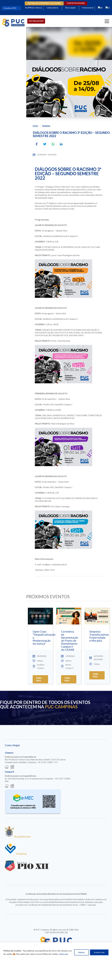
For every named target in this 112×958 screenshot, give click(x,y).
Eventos (46, 126)
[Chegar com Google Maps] (12, 767)
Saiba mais (39, 679)
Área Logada (70, 8)
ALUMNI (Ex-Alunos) (33, 8)
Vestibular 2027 (36, 21)
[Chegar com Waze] (7, 767)
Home (35, 126)
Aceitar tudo (99, 952)
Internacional (87, 8)
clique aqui (63, 954)
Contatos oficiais (76, 3)
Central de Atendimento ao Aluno (44, 3)
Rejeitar (81, 952)
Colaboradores (52, 8)
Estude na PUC (10, 8)
